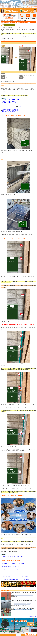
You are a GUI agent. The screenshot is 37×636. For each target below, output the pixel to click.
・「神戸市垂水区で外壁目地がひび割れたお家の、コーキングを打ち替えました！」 (16, 569)
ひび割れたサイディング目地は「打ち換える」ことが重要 (10, 109)
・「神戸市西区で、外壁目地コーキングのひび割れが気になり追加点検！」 (15, 566)
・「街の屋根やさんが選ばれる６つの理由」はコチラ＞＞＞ (12, 102)
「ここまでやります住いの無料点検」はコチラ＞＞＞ (11, 99)
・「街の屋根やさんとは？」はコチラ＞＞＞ (9, 101)
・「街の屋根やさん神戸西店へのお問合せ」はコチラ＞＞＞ (12, 556)
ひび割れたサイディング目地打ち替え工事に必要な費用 (10, 110)
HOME (2, 20)
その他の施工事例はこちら (32, 616)
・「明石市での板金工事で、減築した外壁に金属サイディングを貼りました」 (15, 579)
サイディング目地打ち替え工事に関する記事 (8, 111)
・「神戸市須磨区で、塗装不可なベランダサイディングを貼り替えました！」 (15, 576)
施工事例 (5, 20)
